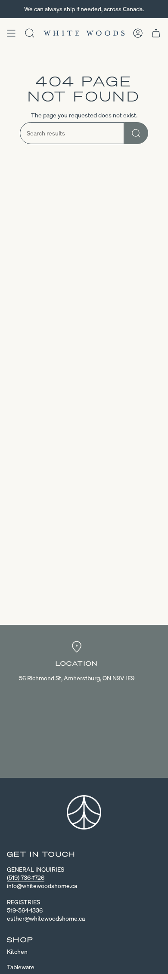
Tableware (20, 967)
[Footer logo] (84, 812)
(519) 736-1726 (25, 877)
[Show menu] (11, 33)
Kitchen (17, 951)
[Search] (136, 133)
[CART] (156, 33)
